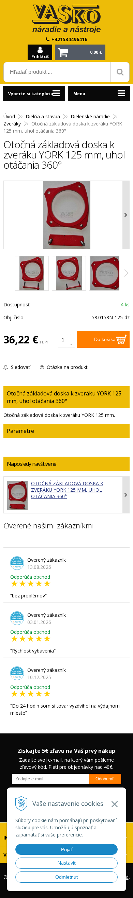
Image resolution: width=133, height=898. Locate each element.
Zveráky (12, 123)
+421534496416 (69, 39)
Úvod (9, 116)
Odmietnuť (66, 877)
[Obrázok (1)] (32, 273)
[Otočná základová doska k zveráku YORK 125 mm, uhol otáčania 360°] (66, 215)
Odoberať (104, 778)
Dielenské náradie (90, 116)
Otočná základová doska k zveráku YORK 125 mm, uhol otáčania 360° (67, 489)
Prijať (66, 849)
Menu (79, 94)
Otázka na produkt (66, 367)
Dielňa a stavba (43, 116)
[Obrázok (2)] (69, 273)
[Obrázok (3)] (106, 273)
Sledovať (20, 367)
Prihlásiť (40, 56)
